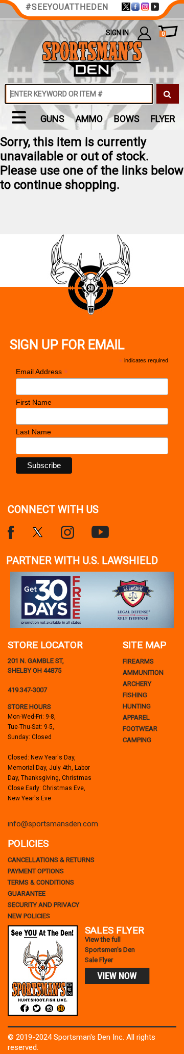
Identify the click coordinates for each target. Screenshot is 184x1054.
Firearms (138, 661)
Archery (137, 684)
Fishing (135, 695)
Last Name (33, 432)
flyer (163, 118)
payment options (36, 871)
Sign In (117, 33)
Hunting (137, 706)
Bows (127, 118)
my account (144, 33)
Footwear (140, 728)
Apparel (136, 717)
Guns (52, 118)
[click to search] (167, 94)
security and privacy (43, 905)
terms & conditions (41, 882)
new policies (29, 916)
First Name (34, 402)
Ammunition (143, 672)
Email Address (42, 372)
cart (163, 34)
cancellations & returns (51, 860)
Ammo (89, 118)
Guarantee (26, 893)
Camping (137, 740)
